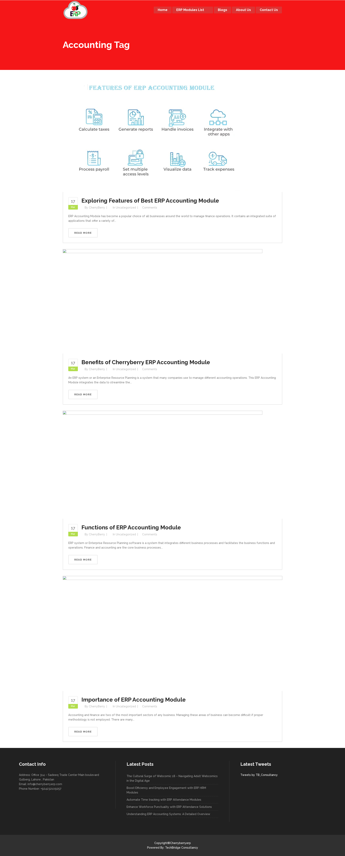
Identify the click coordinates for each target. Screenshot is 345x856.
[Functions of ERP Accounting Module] (162, 464)
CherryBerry (97, 207)
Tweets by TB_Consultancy (259, 774)
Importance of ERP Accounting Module (133, 699)
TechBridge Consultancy (181, 847)
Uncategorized (126, 207)
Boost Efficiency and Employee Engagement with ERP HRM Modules (166, 790)
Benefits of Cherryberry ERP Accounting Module (145, 362)
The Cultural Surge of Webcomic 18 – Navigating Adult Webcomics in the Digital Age (172, 778)
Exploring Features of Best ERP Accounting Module (150, 200)
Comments (149, 207)
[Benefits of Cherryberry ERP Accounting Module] (162, 301)
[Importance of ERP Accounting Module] (172, 633)
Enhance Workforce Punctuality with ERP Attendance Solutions (169, 806)
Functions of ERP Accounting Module (131, 527)
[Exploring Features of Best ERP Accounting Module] (157, 135)
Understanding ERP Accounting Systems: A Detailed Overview (168, 814)
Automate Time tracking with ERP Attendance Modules (164, 799)
